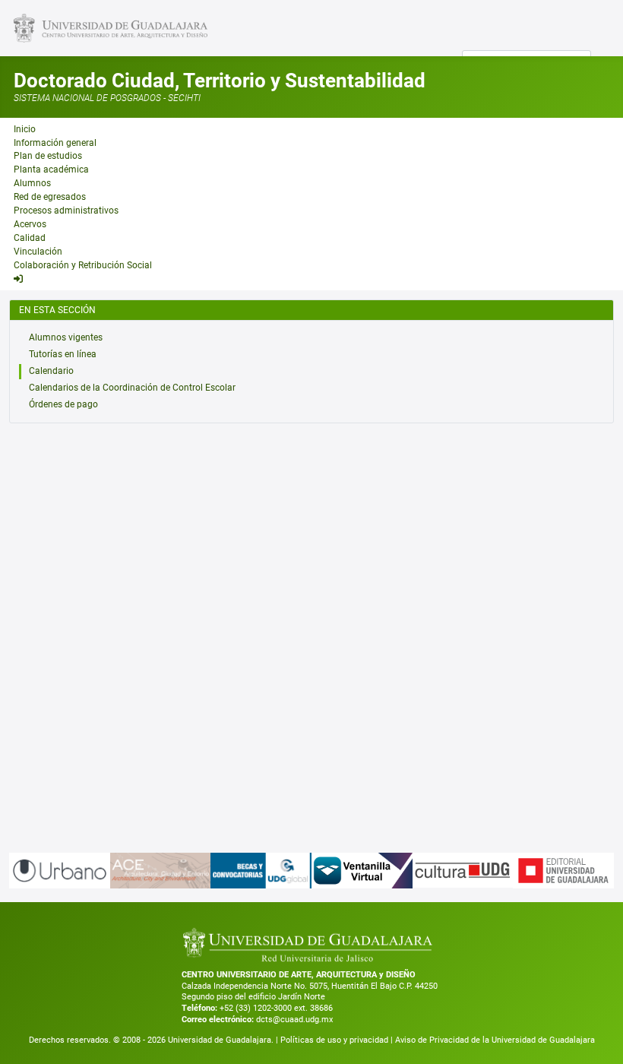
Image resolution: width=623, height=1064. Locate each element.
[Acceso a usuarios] (18, 279)
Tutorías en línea (62, 354)
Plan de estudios (48, 155)
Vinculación (38, 251)
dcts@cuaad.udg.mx (294, 1019)
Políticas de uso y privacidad (335, 1040)
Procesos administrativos (66, 210)
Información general (55, 143)
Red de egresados (50, 197)
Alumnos (32, 183)
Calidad (30, 238)
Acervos (30, 224)
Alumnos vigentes (66, 337)
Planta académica (51, 169)
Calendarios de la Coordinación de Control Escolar (132, 387)
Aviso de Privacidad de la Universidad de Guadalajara (495, 1040)
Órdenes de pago (63, 404)
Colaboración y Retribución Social (83, 265)
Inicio (25, 129)
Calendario (51, 371)
